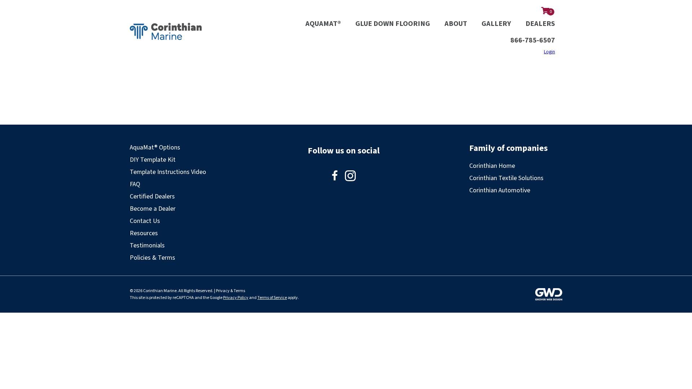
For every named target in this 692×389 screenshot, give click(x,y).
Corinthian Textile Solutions (506, 178)
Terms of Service (272, 298)
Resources (144, 233)
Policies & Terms (152, 257)
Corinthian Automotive (499, 190)
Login (549, 52)
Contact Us (145, 220)
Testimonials (147, 245)
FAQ (135, 184)
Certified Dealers (152, 196)
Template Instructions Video (168, 171)
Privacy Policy (235, 298)
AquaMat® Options (155, 147)
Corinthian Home (492, 165)
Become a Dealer (153, 208)
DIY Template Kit (153, 159)
